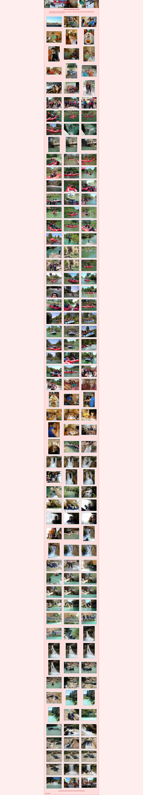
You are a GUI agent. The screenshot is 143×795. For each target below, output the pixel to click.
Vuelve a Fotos (47, 793)
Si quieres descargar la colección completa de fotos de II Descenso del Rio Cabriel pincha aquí (71, 790)
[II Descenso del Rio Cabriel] (54, 22)
